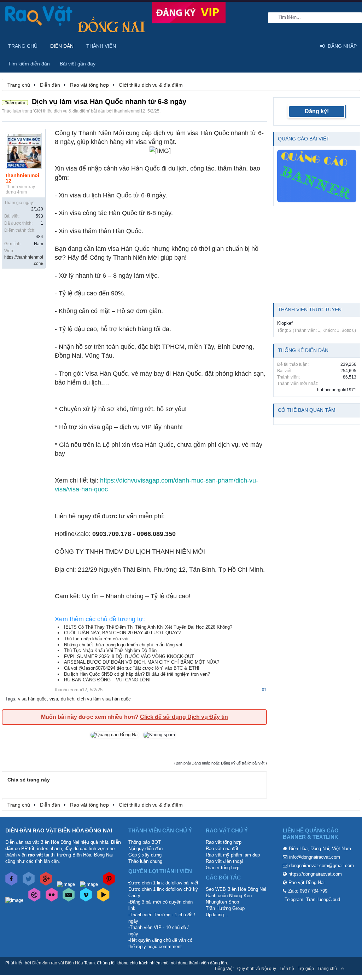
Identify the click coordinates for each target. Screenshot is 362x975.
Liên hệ (287, 968)
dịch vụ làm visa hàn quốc (104, 699)
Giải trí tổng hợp (222, 867)
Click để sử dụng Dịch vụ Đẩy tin (184, 717)
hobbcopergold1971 (336, 389)
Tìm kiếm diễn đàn (29, 64)
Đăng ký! (317, 111)
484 (39, 236)
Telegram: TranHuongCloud (312, 899)
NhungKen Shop (222, 902)
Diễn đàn (62, 46)
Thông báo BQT (144, 842)
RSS (352, 968)
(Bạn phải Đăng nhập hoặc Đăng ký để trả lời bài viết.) (220, 763)
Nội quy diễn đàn (145, 848)
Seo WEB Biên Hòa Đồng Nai (236, 889)
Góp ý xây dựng (145, 855)
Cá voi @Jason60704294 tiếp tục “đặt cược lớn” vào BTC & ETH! (131, 668)
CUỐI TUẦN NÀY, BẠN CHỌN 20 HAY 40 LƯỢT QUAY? (122, 632)
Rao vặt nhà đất (222, 848)
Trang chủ (22, 46)
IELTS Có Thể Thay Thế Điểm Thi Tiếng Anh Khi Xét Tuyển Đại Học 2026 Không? (148, 627)
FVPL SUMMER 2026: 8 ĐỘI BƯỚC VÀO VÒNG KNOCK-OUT (129, 656)
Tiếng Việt (224, 968)
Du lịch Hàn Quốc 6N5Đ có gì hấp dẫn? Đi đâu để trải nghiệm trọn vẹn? (137, 674)
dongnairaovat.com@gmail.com (321, 865)
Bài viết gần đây (77, 64)
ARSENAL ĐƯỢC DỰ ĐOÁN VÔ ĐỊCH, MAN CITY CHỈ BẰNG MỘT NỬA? (141, 662)
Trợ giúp (306, 968)
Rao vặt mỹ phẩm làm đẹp (233, 855)
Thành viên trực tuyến (309, 309)
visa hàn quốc (32, 699)
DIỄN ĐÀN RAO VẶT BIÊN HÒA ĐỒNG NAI (58, 830)
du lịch (67, 699)
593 (39, 216)
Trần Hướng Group (225, 908)
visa (53, 699)
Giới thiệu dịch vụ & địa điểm (61, 111)
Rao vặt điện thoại (224, 861)
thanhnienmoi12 (129, 111)
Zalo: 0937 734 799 (307, 891)
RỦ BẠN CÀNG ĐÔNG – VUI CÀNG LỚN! (107, 679)
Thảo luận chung (145, 861)
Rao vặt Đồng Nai (306, 882)
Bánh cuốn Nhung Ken (229, 895)
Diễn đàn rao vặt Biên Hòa (57, 962)
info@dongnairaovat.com (314, 857)
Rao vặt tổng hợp (223, 842)
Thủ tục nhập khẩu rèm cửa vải (96, 638)
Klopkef (285, 323)
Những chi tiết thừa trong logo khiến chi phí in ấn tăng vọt (123, 644)
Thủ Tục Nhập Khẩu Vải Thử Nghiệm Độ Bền (110, 650)
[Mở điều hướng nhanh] (351, 84)
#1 (264, 689)
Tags (10, 699)
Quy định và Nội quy (256, 968)
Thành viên (101, 46)
